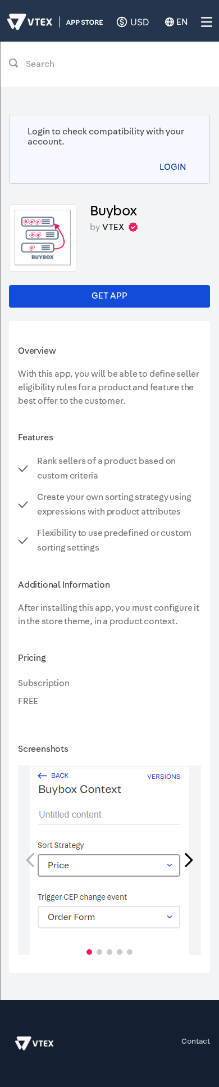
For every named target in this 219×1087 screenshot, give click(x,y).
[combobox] (109, 64)
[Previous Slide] (30, 860)
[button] (89, 952)
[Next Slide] (188, 860)
